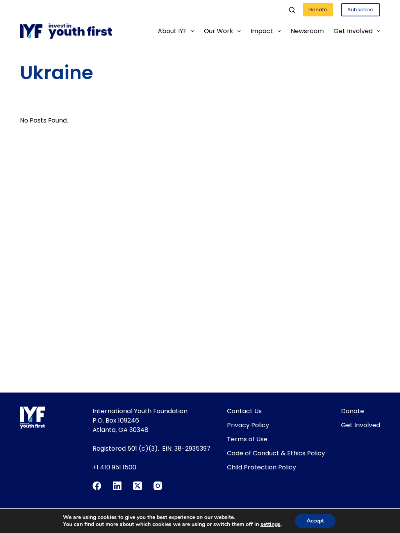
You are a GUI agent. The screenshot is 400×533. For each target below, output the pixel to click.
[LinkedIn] (117, 485)
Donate (318, 9)
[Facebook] (97, 485)
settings (270, 524)
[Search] (292, 10)
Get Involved (353, 31)
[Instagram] (158, 485)
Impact (261, 31)
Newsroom (307, 31)
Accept (315, 520)
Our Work (218, 31)
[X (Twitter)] (137, 485)
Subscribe (360, 9)
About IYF (172, 31)
